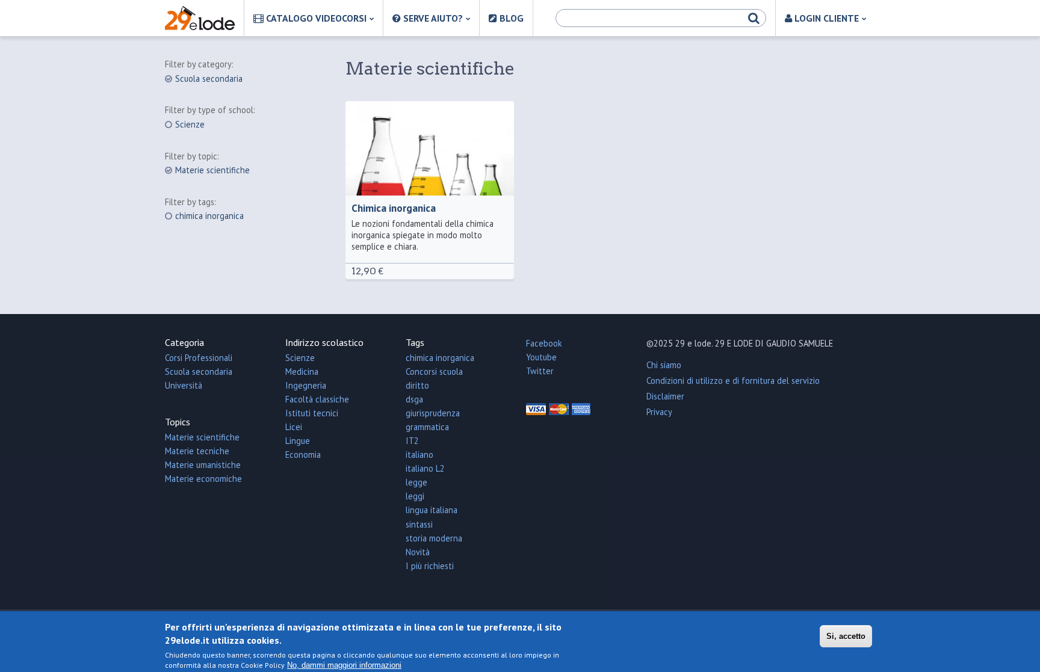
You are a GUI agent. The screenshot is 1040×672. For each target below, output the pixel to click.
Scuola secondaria (209, 78)
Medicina (301, 371)
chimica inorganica (209, 216)
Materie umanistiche (203, 464)
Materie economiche (203, 478)
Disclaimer (665, 396)
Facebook (544, 343)
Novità (418, 552)
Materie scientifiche (212, 170)
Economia (303, 454)
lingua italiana (431, 510)
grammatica (427, 427)
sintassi (419, 524)
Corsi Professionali (198, 357)
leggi (415, 496)
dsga (414, 399)
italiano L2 (425, 468)
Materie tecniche (197, 451)
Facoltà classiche (317, 399)
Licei (293, 427)
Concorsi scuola (434, 371)
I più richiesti (430, 566)
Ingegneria (305, 385)
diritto (417, 385)
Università (183, 385)
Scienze (190, 124)
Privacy (659, 412)
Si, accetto (845, 636)
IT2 (412, 440)
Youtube (541, 357)
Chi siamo (663, 365)
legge (416, 482)
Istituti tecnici (311, 413)
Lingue (297, 440)
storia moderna (434, 538)
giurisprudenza (433, 413)
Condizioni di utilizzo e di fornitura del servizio (733, 380)
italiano (419, 454)
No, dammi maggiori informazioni (344, 665)
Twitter (540, 371)
